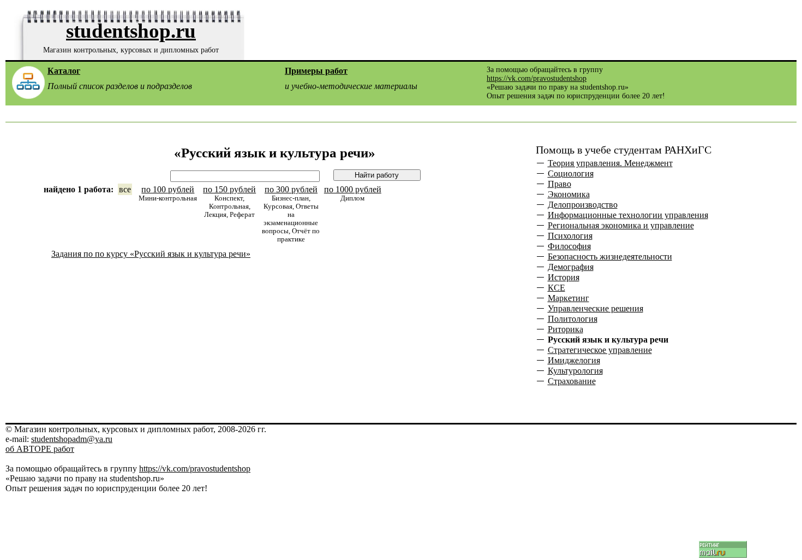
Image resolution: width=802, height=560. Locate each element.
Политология (572, 319)
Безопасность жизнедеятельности (610, 256)
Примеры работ (316, 70)
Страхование (572, 381)
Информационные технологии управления (628, 215)
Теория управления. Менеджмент (610, 163)
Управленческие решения (595, 308)
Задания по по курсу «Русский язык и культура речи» (150, 253)
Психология (570, 236)
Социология (571, 173)
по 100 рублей (167, 189)
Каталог (63, 70)
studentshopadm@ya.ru (71, 439)
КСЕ (556, 288)
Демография (571, 267)
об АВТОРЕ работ (39, 448)
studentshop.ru (131, 31)
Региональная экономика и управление (621, 225)
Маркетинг (568, 298)
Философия (569, 246)
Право (559, 184)
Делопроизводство (583, 205)
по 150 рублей (229, 189)
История (563, 277)
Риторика (565, 329)
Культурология (575, 371)
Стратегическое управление (600, 350)
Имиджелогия (574, 360)
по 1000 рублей (352, 189)
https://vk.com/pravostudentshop (536, 78)
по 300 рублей (291, 189)
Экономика (569, 194)
